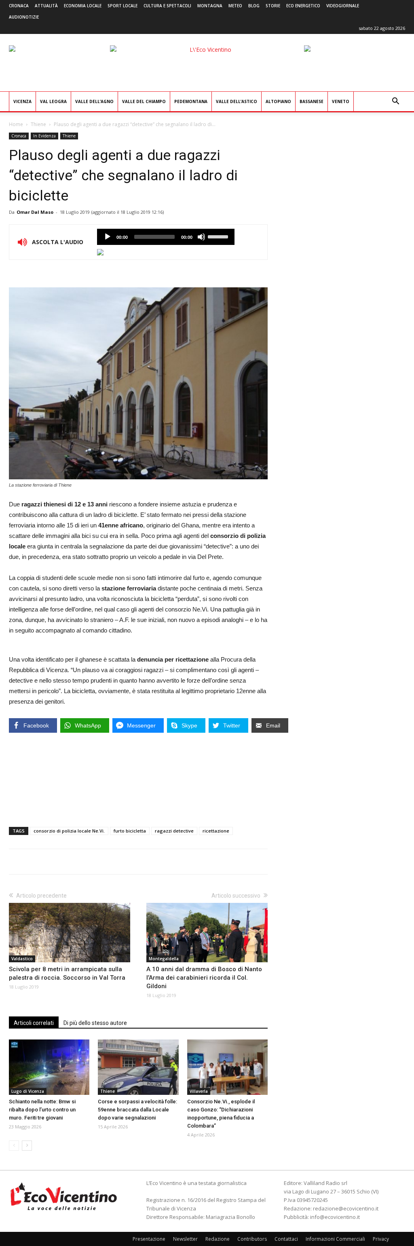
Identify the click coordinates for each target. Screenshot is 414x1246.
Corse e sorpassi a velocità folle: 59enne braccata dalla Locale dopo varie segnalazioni (137, 1109)
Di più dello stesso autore (95, 1023)
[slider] (219, 236)
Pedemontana (190, 101)
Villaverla (199, 1091)
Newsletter (185, 1238)
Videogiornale (342, 5)
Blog (254, 5)
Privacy (381, 1238)
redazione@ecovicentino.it (345, 1208)
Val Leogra (53, 101)
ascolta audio (108, 237)
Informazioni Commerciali (335, 1238)
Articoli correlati (34, 1023)
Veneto (340, 101)
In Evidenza (44, 136)
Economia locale (82, 5)
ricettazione (216, 831)
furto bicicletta (130, 831)
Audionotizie (24, 17)
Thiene (38, 124)
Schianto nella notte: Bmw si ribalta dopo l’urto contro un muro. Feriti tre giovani (42, 1109)
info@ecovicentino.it (335, 1217)
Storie (273, 5)
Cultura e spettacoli (167, 5)
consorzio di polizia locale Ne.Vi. (69, 831)
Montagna (209, 5)
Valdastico (22, 958)
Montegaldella (164, 958)
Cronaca (19, 5)
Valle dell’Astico (236, 101)
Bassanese (311, 101)
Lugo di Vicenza (27, 1091)
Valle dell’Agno (94, 101)
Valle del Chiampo (144, 101)
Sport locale (122, 5)
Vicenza (22, 101)
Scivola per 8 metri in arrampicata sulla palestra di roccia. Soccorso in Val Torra (67, 973)
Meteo (235, 5)
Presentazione (149, 1238)
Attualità (46, 5)
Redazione (217, 1238)
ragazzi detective (174, 831)
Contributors (252, 1238)
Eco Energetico (303, 5)
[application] (165, 237)
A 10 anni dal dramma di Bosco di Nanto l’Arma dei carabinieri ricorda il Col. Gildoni (204, 978)
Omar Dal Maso (35, 212)
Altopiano (278, 101)
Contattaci (286, 1238)
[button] (395, 102)
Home (16, 124)
